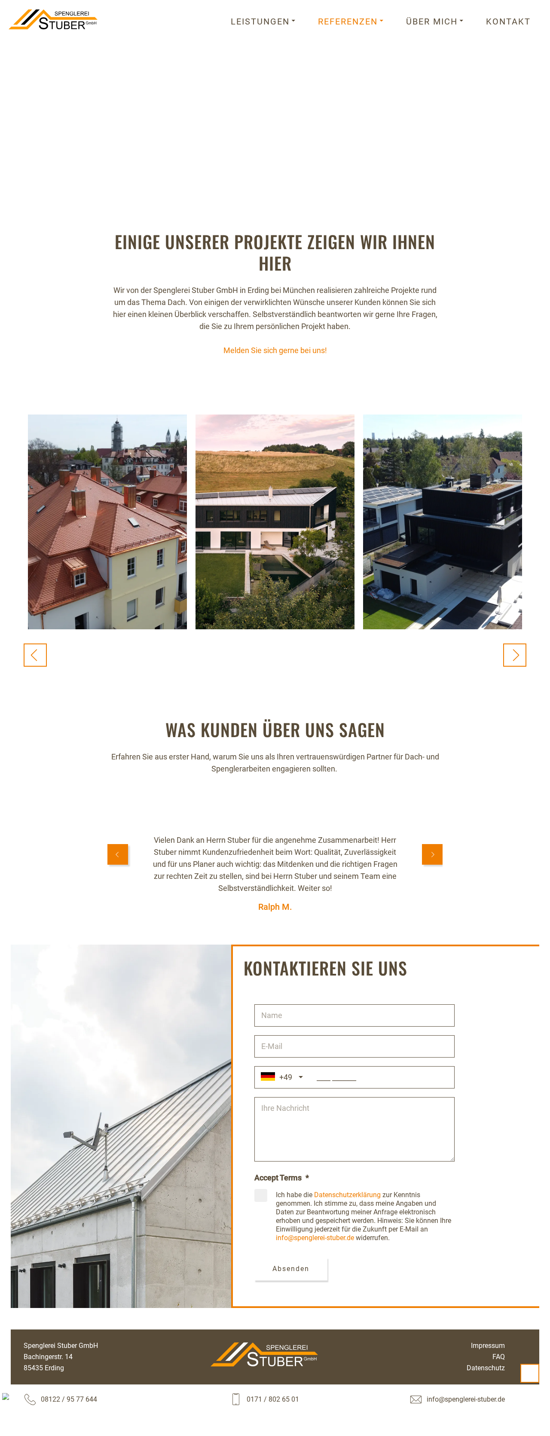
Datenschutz (486, 1368)
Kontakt (508, 21)
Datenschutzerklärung (347, 1195)
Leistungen (260, 21)
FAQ (498, 1357)
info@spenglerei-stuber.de (315, 1238)
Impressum (488, 1345)
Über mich (432, 21)
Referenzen (348, 21)
